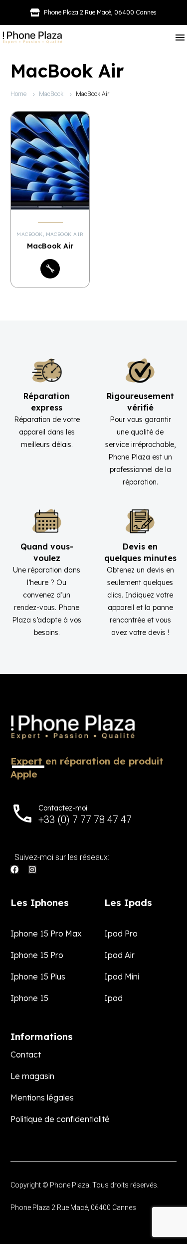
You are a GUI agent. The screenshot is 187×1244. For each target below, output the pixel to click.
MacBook (51, 94)
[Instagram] (32, 870)
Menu (180, 37)
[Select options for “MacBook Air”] (50, 268)
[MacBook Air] (50, 161)
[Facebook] (14, 870)
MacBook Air (65, 234)
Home (18, 94)
